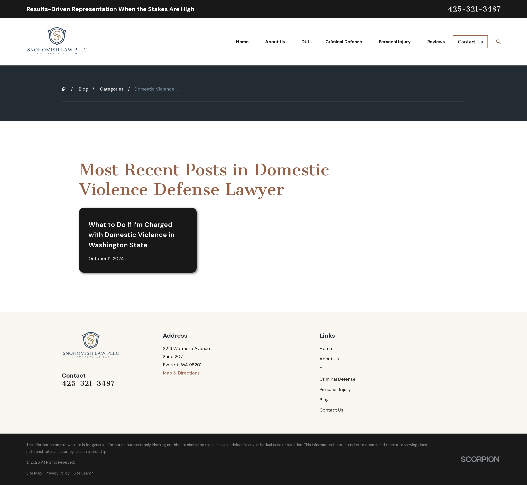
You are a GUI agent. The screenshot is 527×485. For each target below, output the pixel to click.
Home (325, 348)
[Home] (57, 41)
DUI (323, 369)
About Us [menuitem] (275, 42)
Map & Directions (181, 373)
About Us (329, 359)
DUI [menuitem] (305, 42)
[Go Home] (64, 89)
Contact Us (470, 42)
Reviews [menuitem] (436, 42)
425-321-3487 (474, 9)
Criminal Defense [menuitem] (343, 42)
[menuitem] (34, 473)
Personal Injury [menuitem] (395, 42)
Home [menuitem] (242, 42)
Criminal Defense (337, 379)
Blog (324, 400)
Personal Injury (335, 389)
